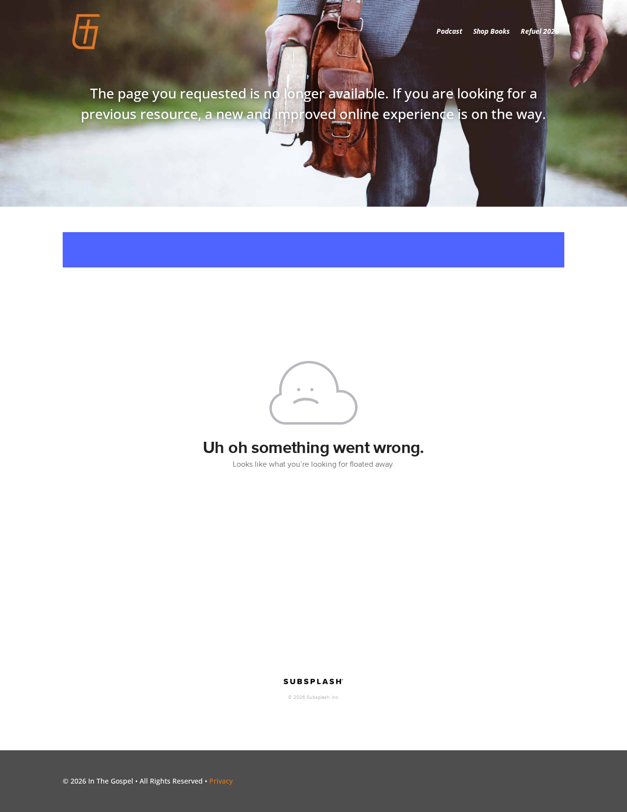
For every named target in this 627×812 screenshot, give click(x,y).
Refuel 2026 (540, 31)
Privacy (221, 781)
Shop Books (491, 31)
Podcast (449, 31)
